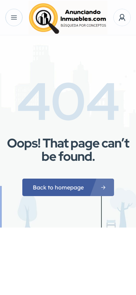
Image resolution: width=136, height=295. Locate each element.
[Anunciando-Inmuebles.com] (68, 18)
